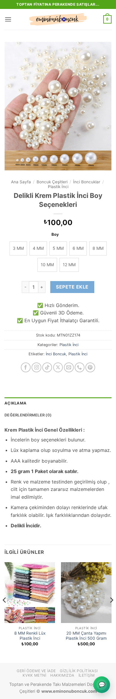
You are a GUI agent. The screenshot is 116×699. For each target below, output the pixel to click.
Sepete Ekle (72, 287)
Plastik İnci (58, 186)
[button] (8, 19)
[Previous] (4, 612)
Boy (55, 235)
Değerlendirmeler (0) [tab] (27, 415)
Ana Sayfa (21, 181)
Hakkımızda (62, 675)
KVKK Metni (34, 675)
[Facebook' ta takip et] (26, 367)
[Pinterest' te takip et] (90, 367)
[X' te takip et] (58, 367)
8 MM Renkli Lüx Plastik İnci (30, 636)
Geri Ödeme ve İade (36, 671)
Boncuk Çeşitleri (52, 181)
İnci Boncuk (56, 354)
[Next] (111, 612)
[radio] (18, 248)
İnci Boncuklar (86, 181)
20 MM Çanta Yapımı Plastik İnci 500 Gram (86, 636)
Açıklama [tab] (15, 403)
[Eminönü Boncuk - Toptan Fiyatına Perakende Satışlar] (58, 19)
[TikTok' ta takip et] (47, 367)
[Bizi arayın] (79, 367)
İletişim (87, 675)
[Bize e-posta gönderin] (69, 367)
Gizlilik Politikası (79, 671)
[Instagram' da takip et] (36, 367)
